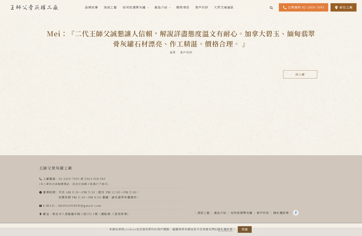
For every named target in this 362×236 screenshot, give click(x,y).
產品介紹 (161, 7)
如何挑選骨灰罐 (134, 7)
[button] (271, 7)
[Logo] (34, 7)
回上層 (300, 74)
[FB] (296, 213)
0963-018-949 (95, 179)
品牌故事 (91, 7)
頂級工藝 (110, 7)
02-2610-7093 (69, 179)
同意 (245, 229)
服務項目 (182, 7)
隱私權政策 (225, 229)
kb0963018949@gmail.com (79, 205)
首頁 (173, 52)
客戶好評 (201, 7)
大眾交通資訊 (224, 7)
